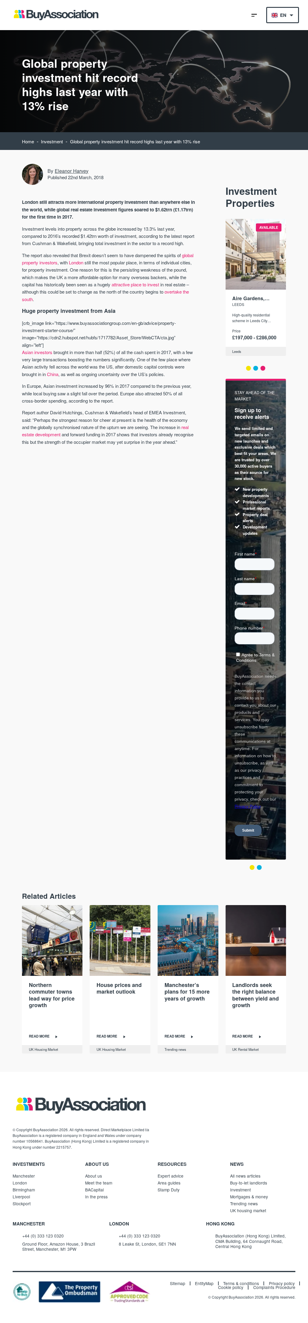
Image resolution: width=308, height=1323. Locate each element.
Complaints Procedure (274, 1287)
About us (93, 1176)
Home (28, 141)
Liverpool (21, 1197)
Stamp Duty (169, 1190)
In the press (96, 1197)
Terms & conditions (241, 1283)
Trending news (175, 1049)
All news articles (245, 1176)
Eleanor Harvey (71, 170)
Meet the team (98, 1183)
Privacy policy (282, 1283)
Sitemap (177, 1283)
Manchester (24, 1176)
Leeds (238, 304)
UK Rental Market (245, 1049)
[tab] (248, 368)
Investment (52, 141)
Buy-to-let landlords (248, 1183)
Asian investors (37, 352)
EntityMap (204, 1283)
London (76, 262)
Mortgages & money (249, 1197)
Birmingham (24, 1190)
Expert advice (170, 1176)
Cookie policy (230, 1287)
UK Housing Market (43, 1049)
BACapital (94, 1190)
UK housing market (248, 1210)
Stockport (22, 1203)
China (52, 374)
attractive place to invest (135, 284)
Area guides (169, 1183)
